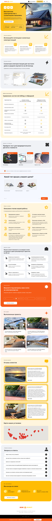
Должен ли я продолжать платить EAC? (13, 461)
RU (44, 1)
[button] (39, 1)
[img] (8, 2)
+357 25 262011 (33, 1)
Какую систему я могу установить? (12, 454)
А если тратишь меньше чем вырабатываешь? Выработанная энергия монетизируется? (22, 465)
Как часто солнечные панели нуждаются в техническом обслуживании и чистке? (21, 475)
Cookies (25, 512)
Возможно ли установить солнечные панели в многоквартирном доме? (19, 472)
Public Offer (21, 512)
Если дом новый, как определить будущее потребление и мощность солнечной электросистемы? (24, 468)
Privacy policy (30, 512)
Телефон (9, 490)
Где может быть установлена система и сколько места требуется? (18, 458)
